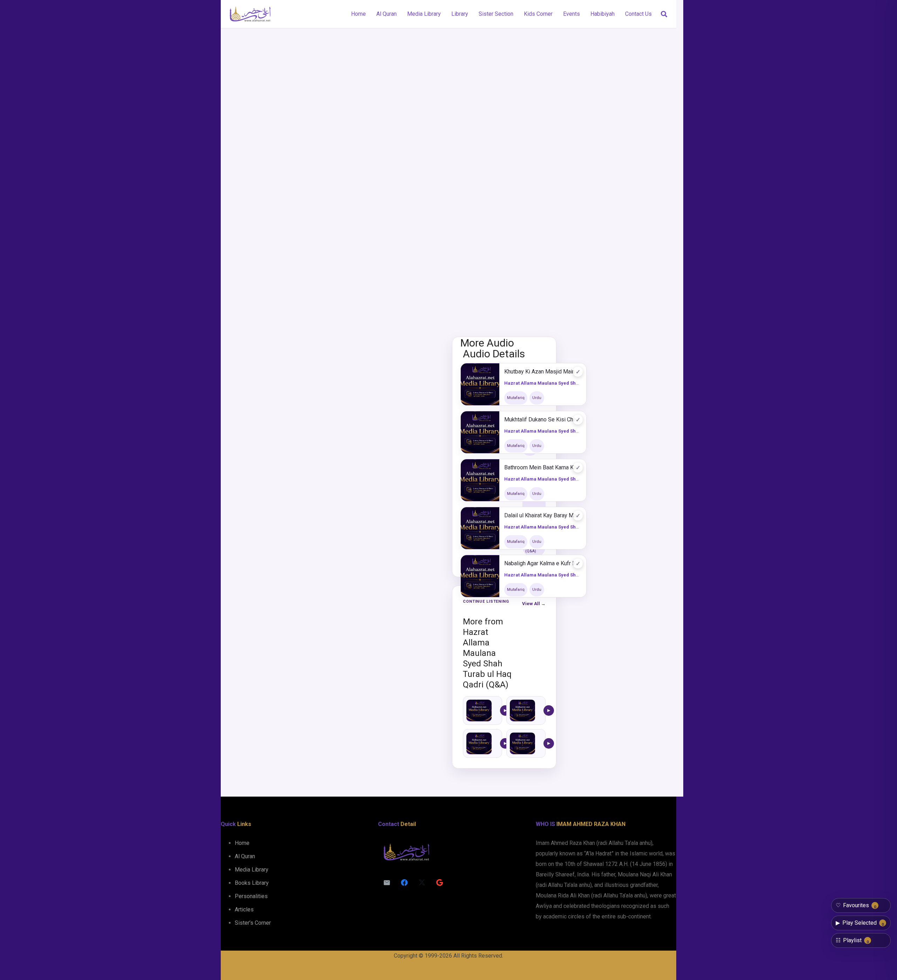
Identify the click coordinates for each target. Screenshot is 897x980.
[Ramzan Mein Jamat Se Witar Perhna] (522, 710)
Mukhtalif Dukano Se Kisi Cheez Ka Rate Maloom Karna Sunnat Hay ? (542, 419)
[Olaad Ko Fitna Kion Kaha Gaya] (479, 710)
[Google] (439, 882)
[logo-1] (250, 14)
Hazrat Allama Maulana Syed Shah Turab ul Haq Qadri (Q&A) (571, 383)
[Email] (387, 882)
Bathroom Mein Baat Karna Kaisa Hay (542, 467)
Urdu (536, 398)
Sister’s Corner (253, 922)
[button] (664, 14)
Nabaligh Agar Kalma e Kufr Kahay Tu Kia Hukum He (542, 563)
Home (242, 843)
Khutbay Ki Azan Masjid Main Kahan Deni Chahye (542, 371)
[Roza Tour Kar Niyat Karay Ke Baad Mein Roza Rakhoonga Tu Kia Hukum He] (522, 743)
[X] (422, 882)
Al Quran (245, 856)
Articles (244, 909)
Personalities (251, 896)
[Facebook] (404, 882)
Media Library (251, 869)
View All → (534, 603)
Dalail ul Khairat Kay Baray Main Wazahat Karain (542, 515)
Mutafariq (516, 398)
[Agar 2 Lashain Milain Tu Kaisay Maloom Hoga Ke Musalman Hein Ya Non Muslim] (479, 743)
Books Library (252, 883)
